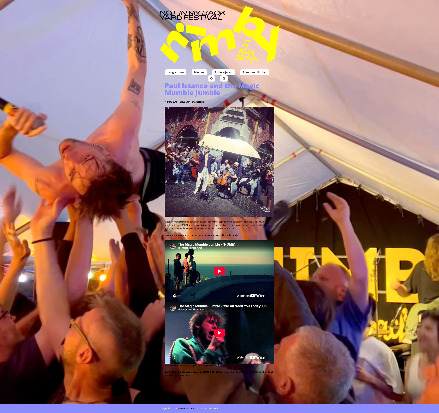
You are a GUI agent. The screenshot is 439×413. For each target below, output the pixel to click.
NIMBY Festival (185, 408)
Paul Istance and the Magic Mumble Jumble (212, 89)
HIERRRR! (218, 365)
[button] (224, 78)
